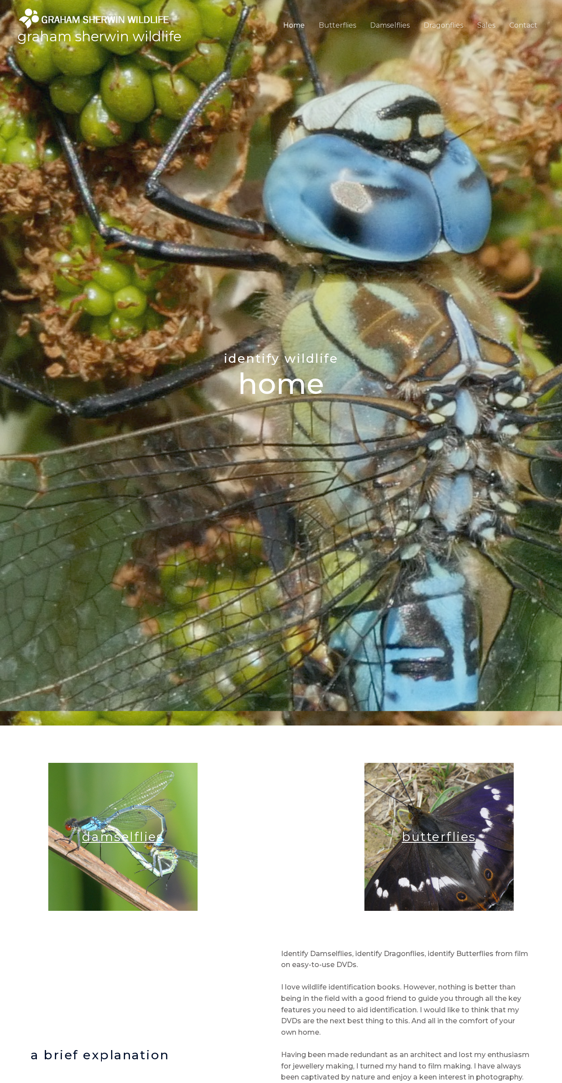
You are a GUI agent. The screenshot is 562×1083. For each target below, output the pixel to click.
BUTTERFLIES (439, 836)
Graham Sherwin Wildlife (99, 36)
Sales (486, 25)
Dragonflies (443, 25)
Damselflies (390, 25)
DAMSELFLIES (123, 836)
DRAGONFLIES (281, 836)
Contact (523, 25)
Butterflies (337, 25)
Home (294, 25)
